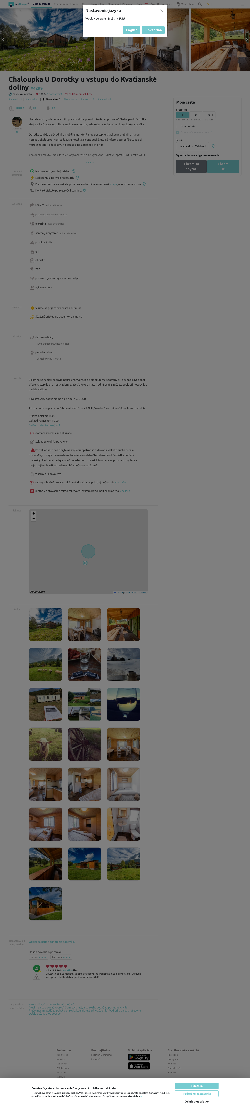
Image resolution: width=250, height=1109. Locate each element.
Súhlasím (197, 1085)
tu (141, 1096)
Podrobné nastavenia (197, 1093)
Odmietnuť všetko (197, 1101)
